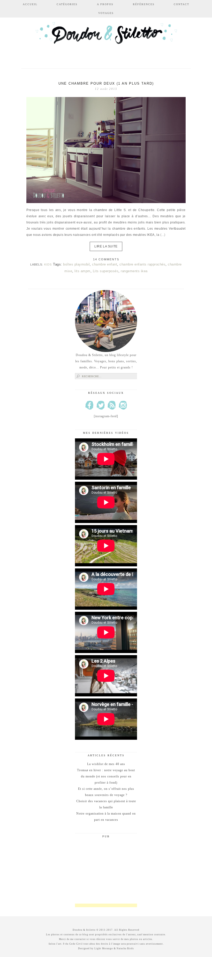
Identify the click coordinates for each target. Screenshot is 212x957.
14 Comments (106, 259)
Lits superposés (106, 271)
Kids (48, 264)
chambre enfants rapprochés (142, 264)
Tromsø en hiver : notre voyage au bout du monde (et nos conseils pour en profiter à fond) (106, 776)
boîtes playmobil (76, 264)
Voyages (106, 13)
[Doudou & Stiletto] (106, 39)
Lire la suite (106, 246)
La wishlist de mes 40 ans (106, 764)
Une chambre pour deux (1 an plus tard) (106, 83)
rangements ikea (134, 271)
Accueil (30, 4)
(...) (162, 235)
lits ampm (82, 271)
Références (144, 4)
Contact (181, 4)
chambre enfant (104, 264)
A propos (105, 4)
